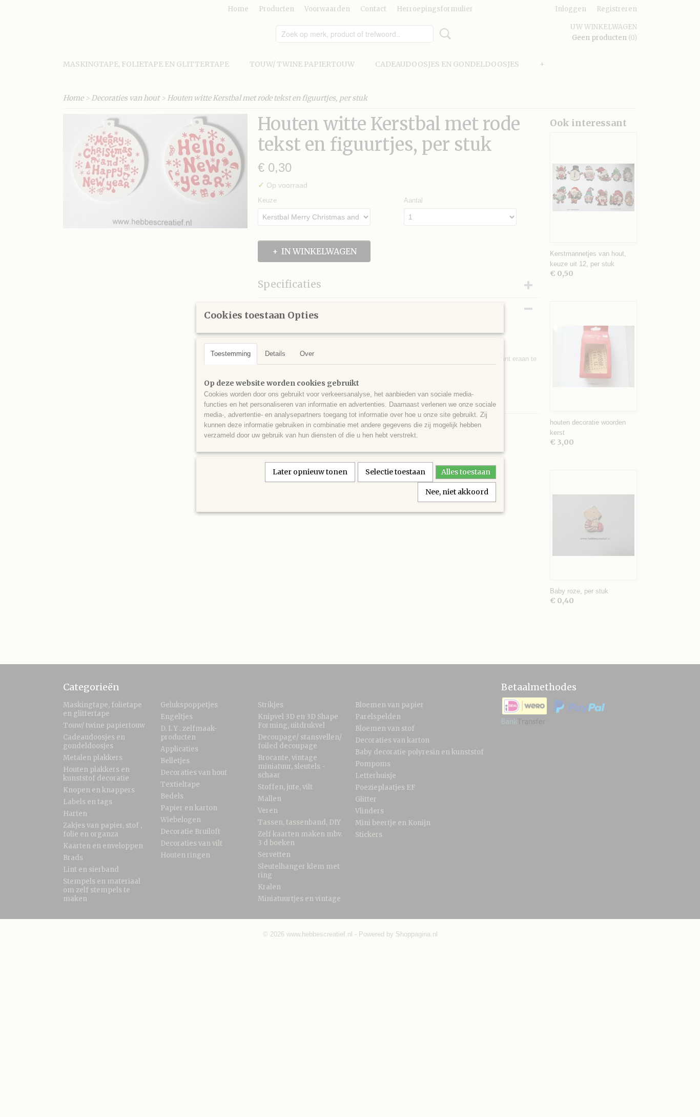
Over (307, 353)
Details (275, 353)
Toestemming (231, 353)
